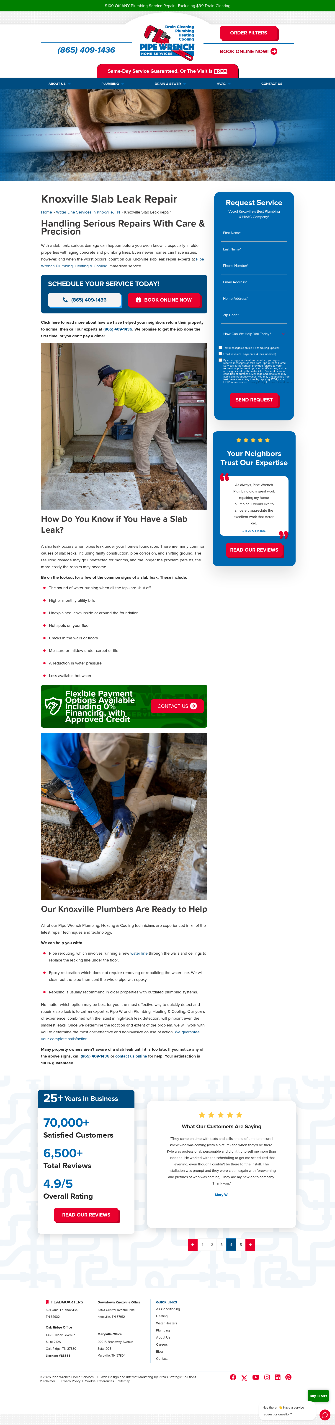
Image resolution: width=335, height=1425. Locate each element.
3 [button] (222, 1244)
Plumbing (163, 1330)
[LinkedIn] (278, 1377)
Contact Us (172, 705)
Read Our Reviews (254, 549)
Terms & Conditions (280, 382)
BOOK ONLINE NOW (168, 299)
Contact (162, 1358)
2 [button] (212, 1244)
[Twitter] (245, 1377)
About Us (163, 1337)
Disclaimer (47, 1381)
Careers (162, 1344)
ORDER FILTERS (248, 32)
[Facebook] (234, 1377)
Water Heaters (166, 1323)
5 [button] (241, 1244)
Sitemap (124, 1381)
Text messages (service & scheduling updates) (251, 347)
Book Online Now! (244, 51)
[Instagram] (268, 1377)
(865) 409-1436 (86, 50)
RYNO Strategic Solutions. (178, 1377)
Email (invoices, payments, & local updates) (249, 353)
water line (139, 953)
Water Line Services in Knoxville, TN (88, 212)
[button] (193, 1245)
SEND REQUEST (254, 399)
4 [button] (231, 1244)
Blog (159, 1351)
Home (46, 212)
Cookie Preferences (99, 1381)
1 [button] (202, 1244)
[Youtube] (256, 1377)
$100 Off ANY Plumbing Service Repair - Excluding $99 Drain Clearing (167, 5)
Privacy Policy (257, 382)
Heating (162, 1316)
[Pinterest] (289, 1377)
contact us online (131, 1056)
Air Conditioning (168, 1309)
